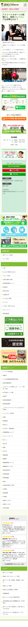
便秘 (4, 481)
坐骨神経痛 (6, 474)
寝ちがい (5, 424)
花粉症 (5, 396)
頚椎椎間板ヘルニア (8, 432)
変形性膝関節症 (7, 383)
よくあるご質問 (7, 298)
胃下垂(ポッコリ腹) (8, 392)
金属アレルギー (7, 504)
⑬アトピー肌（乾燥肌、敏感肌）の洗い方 (14, 581)
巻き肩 (5, 443)
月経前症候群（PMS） (9, 485)
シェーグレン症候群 (8, 413)
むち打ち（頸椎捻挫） (9, 428)
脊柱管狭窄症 (6, 470)
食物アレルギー (7, 500)
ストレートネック (8, 436)
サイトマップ (6, 309)
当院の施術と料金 (8, 279)
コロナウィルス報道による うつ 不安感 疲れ (14, 387)
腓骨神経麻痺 (6, 403)
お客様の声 (6, 294)
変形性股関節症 (7, 400)
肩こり (5, 439)
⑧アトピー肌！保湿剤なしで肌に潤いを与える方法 (14, 607)
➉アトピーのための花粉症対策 (11, 597)
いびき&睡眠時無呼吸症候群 (10, 379)
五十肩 (5, 451)
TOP (4, 268)
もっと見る (6, 258)
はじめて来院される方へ (9, 272)
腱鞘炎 (5, 458)
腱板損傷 (5, 455)
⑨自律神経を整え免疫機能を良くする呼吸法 (14, 602)
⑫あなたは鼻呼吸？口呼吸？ (11, 589)
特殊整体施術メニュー (9, 283)
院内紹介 (5, 287)
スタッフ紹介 (6, 275)
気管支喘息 (6, 508)
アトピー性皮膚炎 (8, 371)
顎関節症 (5, 420)
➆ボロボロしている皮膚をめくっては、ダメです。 (13, 613)
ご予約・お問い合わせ (9, 306)
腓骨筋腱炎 (6, 477)
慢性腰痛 (5, 493)
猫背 (4, 447)
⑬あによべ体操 (8, 585)
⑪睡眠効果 (6, 593)
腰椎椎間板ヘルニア (8, 462)
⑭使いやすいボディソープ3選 (11, 576)
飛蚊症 (5, 375)
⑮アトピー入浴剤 (8, 255)
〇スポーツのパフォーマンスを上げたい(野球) (14, 408)
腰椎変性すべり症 (8, 466)
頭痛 (4, 417)
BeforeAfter (6, 291)
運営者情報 (6, 313)
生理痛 (5, 489)
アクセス (5, 302)
